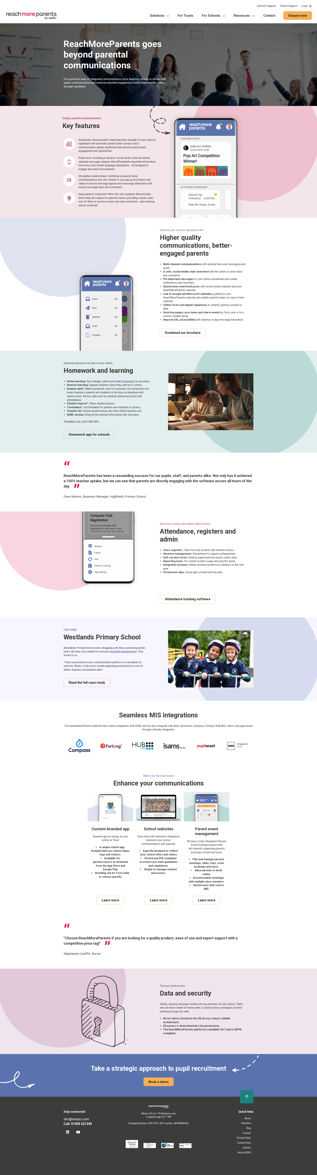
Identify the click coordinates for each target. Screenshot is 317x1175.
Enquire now (297, 16)
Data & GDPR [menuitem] (244, 1152)
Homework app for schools (89, 434)
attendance (74, 399)
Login (304, 5)
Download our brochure (182, 333)
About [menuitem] (248, 1118)
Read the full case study (87, 683)
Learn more (110, 900)
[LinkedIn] (67, 1132)
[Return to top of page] (246, 1096)
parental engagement (123, 651)
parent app (101, 836)
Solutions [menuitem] (157, 16)
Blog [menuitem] (248, 1128)
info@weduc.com (76, 1119)
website (170, 843)
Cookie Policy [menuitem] (244, 1142)
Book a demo (159, 1082)
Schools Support (266, 5)
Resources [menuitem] (242, 16)
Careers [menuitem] (247, 1147)
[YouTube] (78, 1132)
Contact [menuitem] (269, 16)
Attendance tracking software (187, 599)
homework (128, 381)
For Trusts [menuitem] (185, 16)
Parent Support (288, 5)
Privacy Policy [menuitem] (244, 1137)
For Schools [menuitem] (211, 16)
